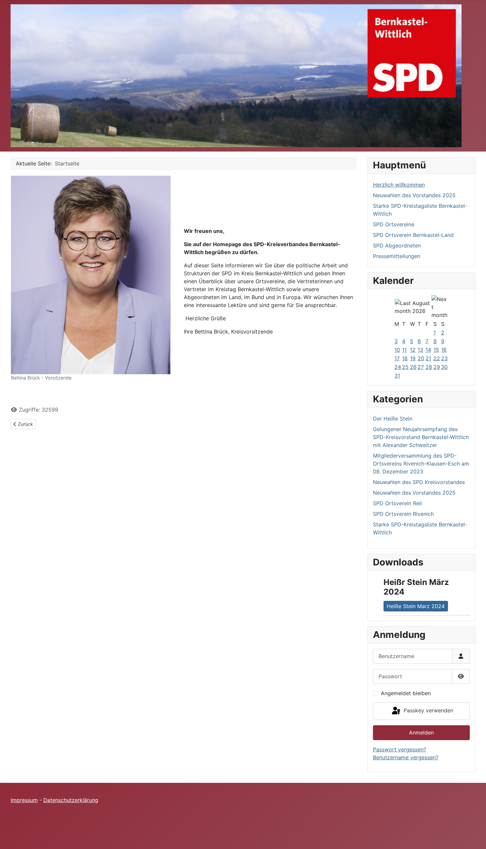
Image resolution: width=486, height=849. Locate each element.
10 (397, 349)
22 (436, 358)
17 (397, 358)
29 (436, 367)
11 (404, 349)
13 (420, 349)
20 (421, 358)
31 (397, 375)
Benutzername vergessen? (405, 757)
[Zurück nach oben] (474, 837)
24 (397, 367)
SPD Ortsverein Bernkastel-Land (413, 235)
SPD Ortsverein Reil (397, 503)
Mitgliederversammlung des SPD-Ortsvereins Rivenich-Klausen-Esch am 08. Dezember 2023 (421, 463)
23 (444, 358)
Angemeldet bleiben (406, 693)
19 (413, 358)
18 (405, 358)
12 (413, 349)
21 (428, 358)
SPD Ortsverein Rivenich (403, 514)
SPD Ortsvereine (393, 224)
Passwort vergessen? (399, 749)
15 (436, 349)
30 (444, 367)
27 (421, 367)
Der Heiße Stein (392, 418)
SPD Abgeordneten (397, 245)
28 (428, 367)
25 (405, 367)
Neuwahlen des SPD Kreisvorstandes (419, 482)
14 (428, 349)
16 (444, 349)
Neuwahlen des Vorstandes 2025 (414, 195)
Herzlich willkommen (399, 184)
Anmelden (421, 732)
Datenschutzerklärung (70, 800)
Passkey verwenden (427, 710)
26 (413, 367)
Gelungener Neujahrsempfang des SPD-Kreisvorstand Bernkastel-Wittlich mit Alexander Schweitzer (421, 437)
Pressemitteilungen (396, 256)
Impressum (24, 800)
